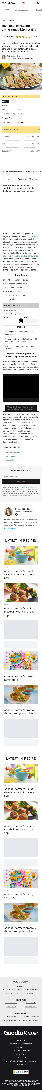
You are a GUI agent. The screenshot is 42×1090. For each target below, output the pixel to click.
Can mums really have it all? (11, 1020)
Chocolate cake (31, 1003)
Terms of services (28, 487)
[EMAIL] (17, 514)
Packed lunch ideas (13, 460)
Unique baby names (21, 10)
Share (8, 179)
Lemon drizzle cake (11, 1003)
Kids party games (31, 993)
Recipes (11, 20)
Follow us (23, 179)
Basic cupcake (11, 1007)
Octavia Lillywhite (16, 56)
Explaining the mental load (31, 1016)
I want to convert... (10, 310)
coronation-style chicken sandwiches (22, 256)
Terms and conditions (21, 1051)
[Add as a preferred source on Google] (21, 1072)
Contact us (21, 1047)
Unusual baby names (31, 989)
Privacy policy (21, 1054)
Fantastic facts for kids (11, 993)
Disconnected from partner (31, 1020)
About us (21, 1040)
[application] (21, 386)
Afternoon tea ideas (13, 456)
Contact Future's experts (21, 1044)
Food (3, 20)
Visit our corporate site (30, 1081)
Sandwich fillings (12, 452)
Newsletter (34, 179)
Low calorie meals (31, 1007)
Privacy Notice (29, 489)
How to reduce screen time (11, 989)
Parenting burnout (11, 1016)
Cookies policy (21, 1057)
